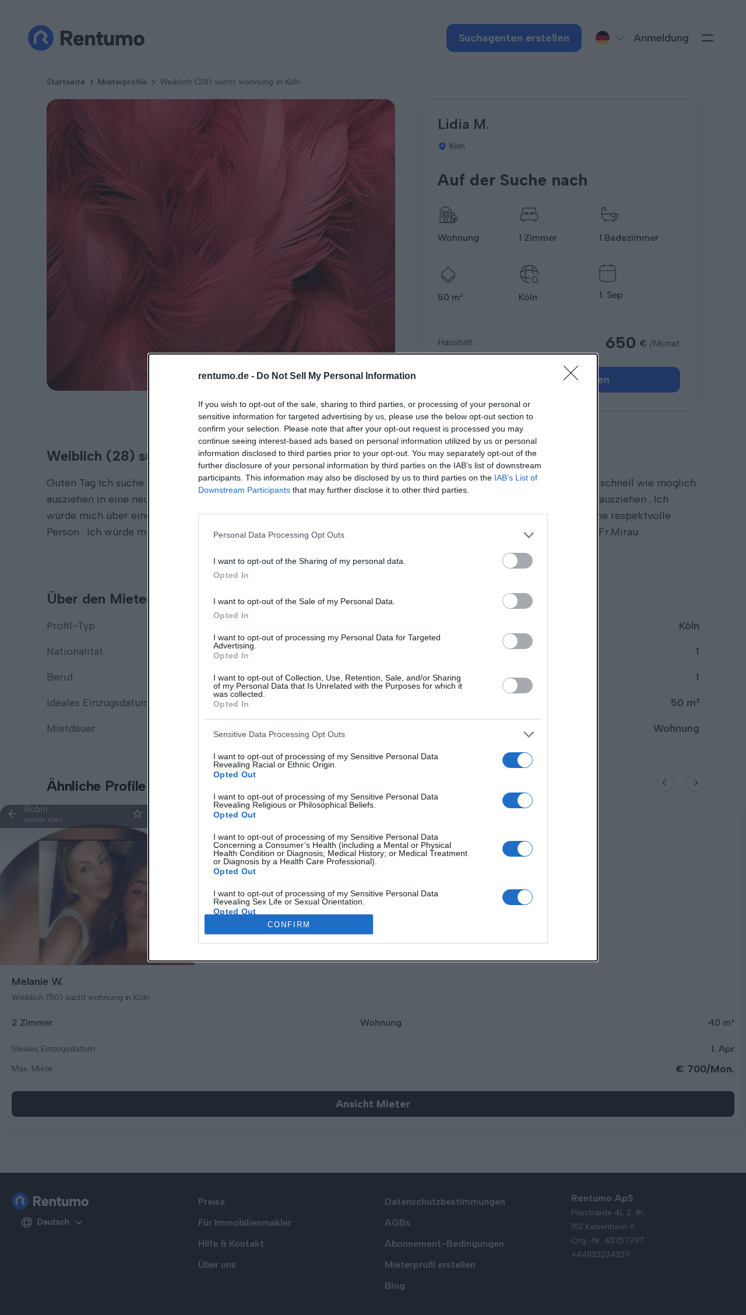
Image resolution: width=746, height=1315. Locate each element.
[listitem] (373, 535)
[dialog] (373, 658)
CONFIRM (289, 924)
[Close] (575, 377)
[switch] (517, 561)
